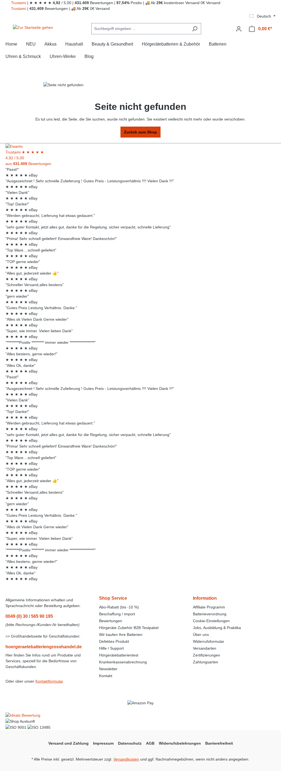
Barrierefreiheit (219, 743)
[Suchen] (194, 28)
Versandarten (204, 648)
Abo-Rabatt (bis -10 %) (119, 607)
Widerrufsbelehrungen (180, 743)
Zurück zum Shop (140, 132)
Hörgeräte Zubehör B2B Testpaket (129, 627)
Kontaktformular (49, 681)
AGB (150, 743)
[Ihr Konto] (238, 28)
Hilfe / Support (111, 648)
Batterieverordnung (209, 614)
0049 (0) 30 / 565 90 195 (29, 616)
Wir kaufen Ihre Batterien (120, 634)
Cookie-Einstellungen (211, 621)
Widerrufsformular (208, 641)
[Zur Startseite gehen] (32, 28)
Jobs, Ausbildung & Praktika (217, 627)
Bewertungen (110, 621)
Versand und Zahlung (68, 743)
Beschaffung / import (117, 614)
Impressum (103, 743)
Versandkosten (126, 759)
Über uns (201, 634)
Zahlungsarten (205, 662)
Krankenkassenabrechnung (123, 662)
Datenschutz (130, 743)
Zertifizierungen (206, 655)
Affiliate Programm (209, 607)
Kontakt (105, 676)
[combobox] (140, 28)
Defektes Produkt (114, 641)
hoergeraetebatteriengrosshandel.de (43, 646)
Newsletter (108, 669)
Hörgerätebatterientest (118, 655)
